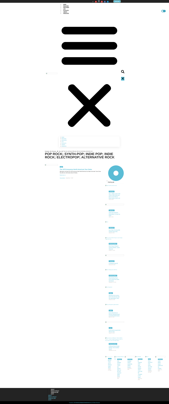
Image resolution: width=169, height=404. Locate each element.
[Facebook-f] (105, 2)
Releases (66, 6)
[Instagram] (102, 2)
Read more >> (63, 175)
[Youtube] (96, 2)
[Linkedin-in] (108, 2)
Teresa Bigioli (62, 177)
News (64, 4)
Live (64, 9)
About (52, 389)
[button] (89, 75)
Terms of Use (54, 392)
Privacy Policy (55, 390)
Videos (65, 11)
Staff (52, 393)
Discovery (66, 7)
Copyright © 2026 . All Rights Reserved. (84, 402)
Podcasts (66, 13)
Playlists (66, 10)
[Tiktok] (93, 2)
